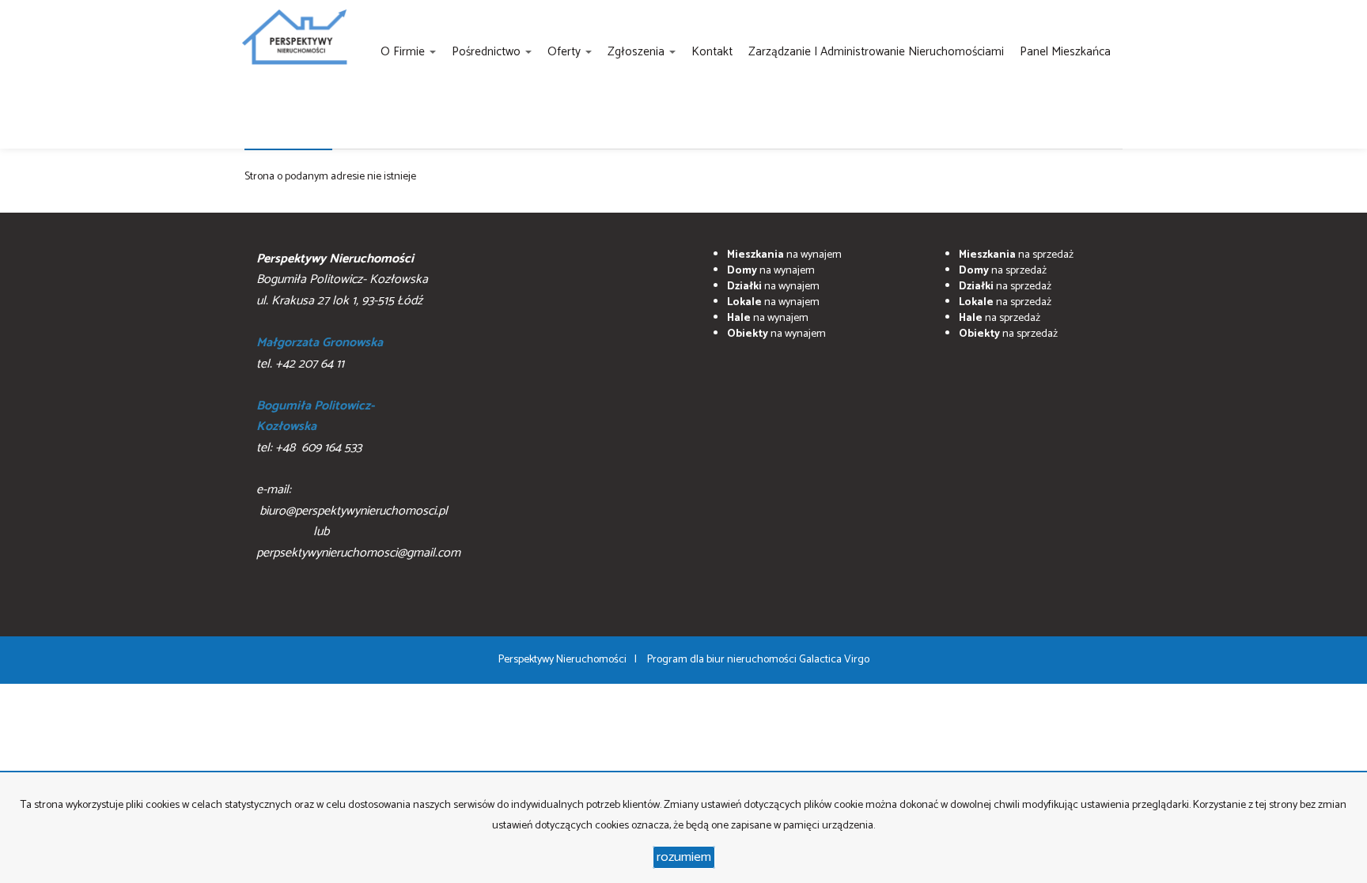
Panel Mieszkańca (1065, 52)
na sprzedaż (1016, 255)
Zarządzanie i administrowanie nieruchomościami (876, 52)
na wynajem (784, 255)
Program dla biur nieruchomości (723, 660)
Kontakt (712, 52)
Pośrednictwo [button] (488, 52)
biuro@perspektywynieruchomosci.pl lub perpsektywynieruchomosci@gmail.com (358, 532)
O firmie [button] (404, 52)
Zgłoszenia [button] (638, 52)
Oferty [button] (565, 52)
